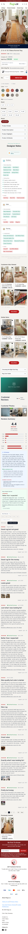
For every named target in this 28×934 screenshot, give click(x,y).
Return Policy (5, 922)
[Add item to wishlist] (12, 268)
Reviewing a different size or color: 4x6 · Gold (11, 696)
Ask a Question (5, 83)
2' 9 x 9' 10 (4, 121)
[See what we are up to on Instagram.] (5, 930)
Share (14, 83)
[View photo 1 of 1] (3, 748)
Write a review (16, 53)
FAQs (3, 920)
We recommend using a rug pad (17, 68)
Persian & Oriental (11, 7)
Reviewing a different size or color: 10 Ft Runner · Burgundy (14, 572)
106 (18, 812)
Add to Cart (18, 78)
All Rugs (3, 7)
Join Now (23, 850)
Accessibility (5, 924)
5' (7, 105)
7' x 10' (22, 111)
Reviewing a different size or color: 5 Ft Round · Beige (12, 775)
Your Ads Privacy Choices (9, 904)
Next (22, 812)
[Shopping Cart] (26, 4)
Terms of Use (5, 901)
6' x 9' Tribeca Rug (19, 360)
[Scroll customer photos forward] (25, 412)
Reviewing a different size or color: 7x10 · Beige (11, 627)
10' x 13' (17, 115)
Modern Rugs (20, 7)
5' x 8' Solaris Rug (19, 284)
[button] (13, 11)
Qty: (2, 77)
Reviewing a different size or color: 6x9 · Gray (11, 745)
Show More (14, 311)
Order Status (5, 918)
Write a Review (13, 522)
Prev (6, 812)
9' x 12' (10, 115)
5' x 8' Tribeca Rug (6, 360)
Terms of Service (15, 856)
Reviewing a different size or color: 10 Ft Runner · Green (12, 505)
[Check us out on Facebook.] (3, 930)
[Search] (4, 4)
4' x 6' (3, 111)
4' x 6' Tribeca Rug (6, 337)
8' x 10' (4, 115)
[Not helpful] (26, 630)
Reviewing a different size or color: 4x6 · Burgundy (12, 726)
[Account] (22, 4)
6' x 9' (16, 111)
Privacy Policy (4, 854)
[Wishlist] (24, 4)
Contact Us (5, 917)
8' (12, 105)
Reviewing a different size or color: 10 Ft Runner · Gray (12, 592)
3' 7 (3, 105)
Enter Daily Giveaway (7, 913)
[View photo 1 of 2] (3, 596)
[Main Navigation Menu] (1, 4)
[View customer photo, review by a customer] (5, 412)
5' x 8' (10, 111)
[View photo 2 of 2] (8, 596)
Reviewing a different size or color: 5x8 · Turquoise (12, 549)
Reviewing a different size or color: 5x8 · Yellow (11, 799)
